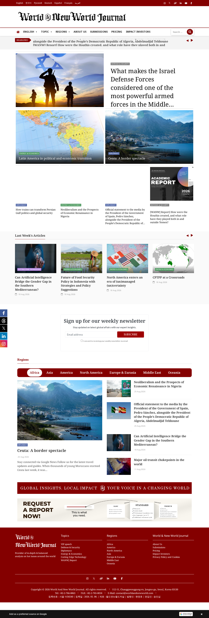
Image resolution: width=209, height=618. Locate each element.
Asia (109, 553)
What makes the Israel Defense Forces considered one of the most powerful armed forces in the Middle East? (143, 88)
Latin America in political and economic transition (55, 158)
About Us (80, 31)
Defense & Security (120, 64)
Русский (38, 3)
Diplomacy (114, 153)
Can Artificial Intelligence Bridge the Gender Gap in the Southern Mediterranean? (33, 283)
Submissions (99, 31)
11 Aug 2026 (139, 469)
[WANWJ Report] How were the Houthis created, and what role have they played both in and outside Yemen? (99, 42)
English (19, 3)
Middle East (113, 560)
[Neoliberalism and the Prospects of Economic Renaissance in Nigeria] (119, 388)
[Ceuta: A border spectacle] (59, 410)
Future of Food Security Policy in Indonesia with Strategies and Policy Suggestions (78, 283)
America (111, 547)
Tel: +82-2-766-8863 (65, 593)
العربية (77, 3)
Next (192, 40)
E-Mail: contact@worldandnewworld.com (130, 593)
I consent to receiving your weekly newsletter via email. (105, 341)
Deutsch (48, 3)
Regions (61, 31)
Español (58, 3)
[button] (104, 614)
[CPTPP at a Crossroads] (173, 258)
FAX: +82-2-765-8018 (91, 593)
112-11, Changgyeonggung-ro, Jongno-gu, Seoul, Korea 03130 (145, 589)
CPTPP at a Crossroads (169, 277)
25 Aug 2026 (23, 457)
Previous (187, 40)
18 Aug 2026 (23, 294)
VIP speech (66, 544)
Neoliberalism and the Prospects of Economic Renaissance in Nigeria (80, 213)
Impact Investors (138, 31)
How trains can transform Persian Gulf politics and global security (36, 211)
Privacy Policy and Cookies (166, 557)
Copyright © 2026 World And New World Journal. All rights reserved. (69, 589)
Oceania (111, 563)
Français (68, 3)
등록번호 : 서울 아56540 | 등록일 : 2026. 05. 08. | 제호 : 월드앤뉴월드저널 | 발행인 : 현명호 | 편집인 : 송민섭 (104, 596)
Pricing (116, 31)
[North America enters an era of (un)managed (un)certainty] (127, 258)
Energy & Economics (29, 153)
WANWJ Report (69, 560)
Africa (110, 544)
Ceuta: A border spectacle (126, 158)
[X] (94, 577)
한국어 (29, 3)
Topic (45, 31)
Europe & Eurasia (116, 557)
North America (114, 550)
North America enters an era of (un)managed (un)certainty (125, 281)
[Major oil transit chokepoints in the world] (119, 466)
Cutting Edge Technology (29, 269)
